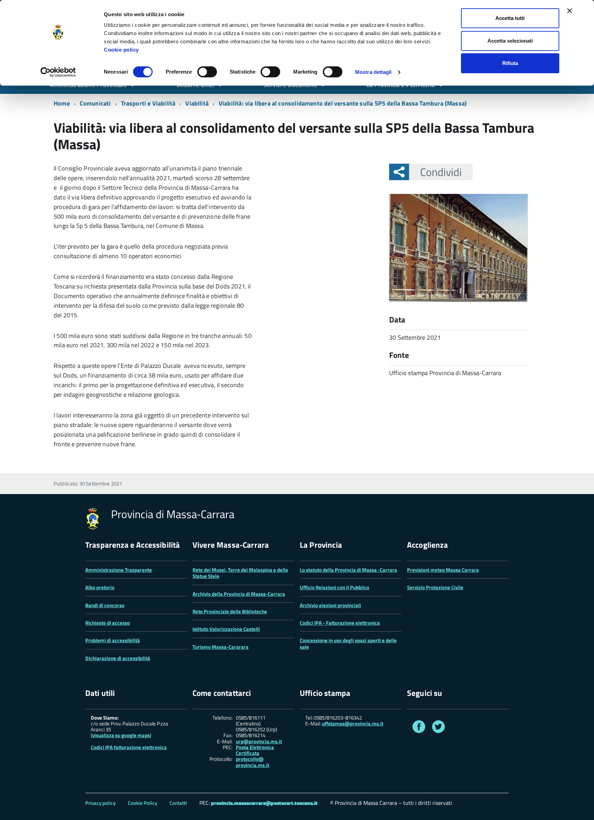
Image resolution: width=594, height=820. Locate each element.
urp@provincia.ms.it (259, 741)
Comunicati (95, 103)
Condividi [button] (441, 172)
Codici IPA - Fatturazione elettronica (340, 623)
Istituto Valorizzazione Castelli (226, 629)
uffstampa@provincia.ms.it (352, 723)
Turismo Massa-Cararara (220, 647)
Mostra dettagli (373, 72)
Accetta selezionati (510, 41)
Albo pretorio (99, 587)
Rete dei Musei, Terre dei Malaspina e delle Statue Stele (240, 573)
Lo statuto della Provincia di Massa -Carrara (348, 570)
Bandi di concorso (104, 605)
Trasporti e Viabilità (148, 103)
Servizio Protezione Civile (435, 587)
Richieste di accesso (107, 623)
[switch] (207, 71)
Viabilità (197, 103)
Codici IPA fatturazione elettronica (129, 747)
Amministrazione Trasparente (118, 570)
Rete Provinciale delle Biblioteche (229, 611)
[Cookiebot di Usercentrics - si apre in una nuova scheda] (58, 72)
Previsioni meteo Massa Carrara (443, 570)
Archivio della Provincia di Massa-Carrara (238, 594)
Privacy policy (100, 803)
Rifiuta (510, 63)
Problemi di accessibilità (112, 640)
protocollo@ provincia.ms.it (252, 762)
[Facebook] (418, 728)
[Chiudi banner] (569, 10)
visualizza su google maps (121, 735)
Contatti (178, 803)
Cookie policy (121, 50)
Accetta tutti (510, 18)
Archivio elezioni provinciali (330, 605)
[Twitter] (438, 728)
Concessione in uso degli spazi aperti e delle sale (348, 643)
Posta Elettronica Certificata (255, 750)
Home (62, 103)
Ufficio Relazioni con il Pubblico (334, 587)
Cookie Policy (142, 803)
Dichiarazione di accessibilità (117, 658)
